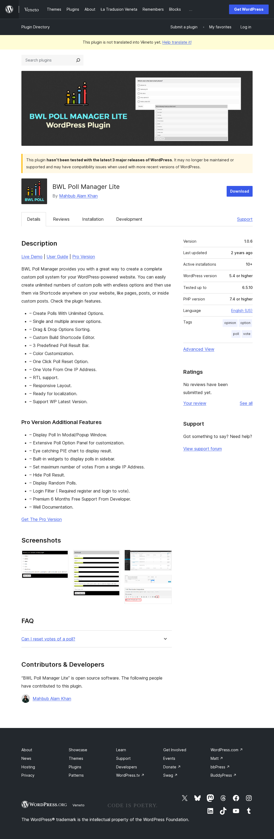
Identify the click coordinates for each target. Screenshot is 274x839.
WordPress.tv (130, 775)
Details (33, 219)
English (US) (242, 310)
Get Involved (174, 750)
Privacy (28, 775)
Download (239, 191)
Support (245, 219)
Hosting (28, 767)
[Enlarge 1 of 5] (61, 557)
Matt (217, 758)
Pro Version (83, 256)
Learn (121, 750)
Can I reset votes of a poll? (48, 639)
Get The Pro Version (41, 519)
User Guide (57, 256)
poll (236, 334)
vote (246, 334)
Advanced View (198, 349)
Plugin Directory (35, 27)
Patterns (76, 775)
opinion (230, 323)
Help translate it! (177, 42)
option (245, 323)
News (26, 758)
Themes (76, 758)
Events (169, 758)
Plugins (75, 767)
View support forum (202, 448)
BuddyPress (224, 775)
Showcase (78, 750)
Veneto (79, 805)
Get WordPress (249, 9)
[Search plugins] (78, 60)
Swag (170, 775)
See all (246, 403)
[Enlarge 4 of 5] (164, 582)
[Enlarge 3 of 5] (164, 557)
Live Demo (32, 256)
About (26, 750)
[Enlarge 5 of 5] (164, 594)
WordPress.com (227, 750)
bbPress (220, 767)
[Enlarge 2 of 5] (113, 557)
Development (129, 219)
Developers (126, 767)
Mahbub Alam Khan (78, 196)
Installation (93, 219)
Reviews (61, 219)
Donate (172, 767)
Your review (194, 403)
